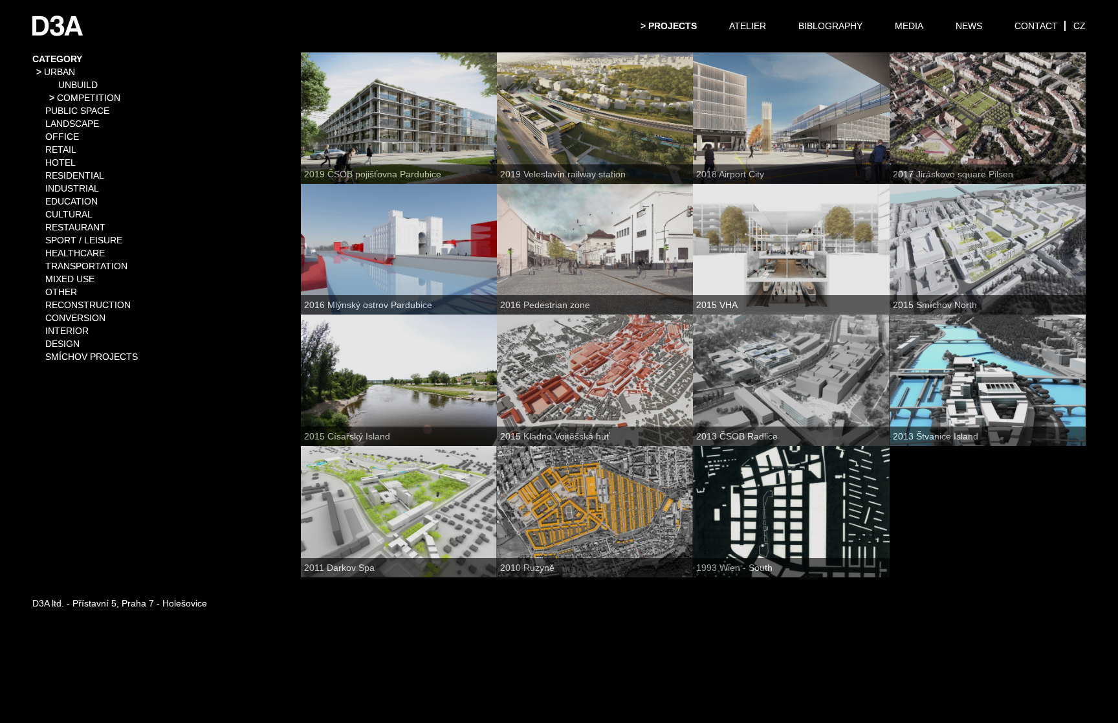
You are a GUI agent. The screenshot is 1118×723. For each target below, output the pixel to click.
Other (61, 292)
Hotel (60, 162)
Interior (67, 331)
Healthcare (75, 253)
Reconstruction (88, 305)
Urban (59, 72)
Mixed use (69, 279)
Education (71, 201)
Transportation (86, 266)
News (969, 26)
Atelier (747, 26)
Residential (74, 175)
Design (62, 344)
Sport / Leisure (83, 240)
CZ (1079, 26)
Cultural (69, 214)
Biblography (830, 26)
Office (62, 136)
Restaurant (75, 227)
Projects (672, 26)
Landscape (72, 123)
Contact (1036, 26)
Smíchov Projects (91, 356)
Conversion (75, 318)
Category (57, 59)
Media (909, 26)
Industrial (72, 188)
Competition (88, 98)
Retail (60, 149)
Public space (77, 111)
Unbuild (78, 85)
